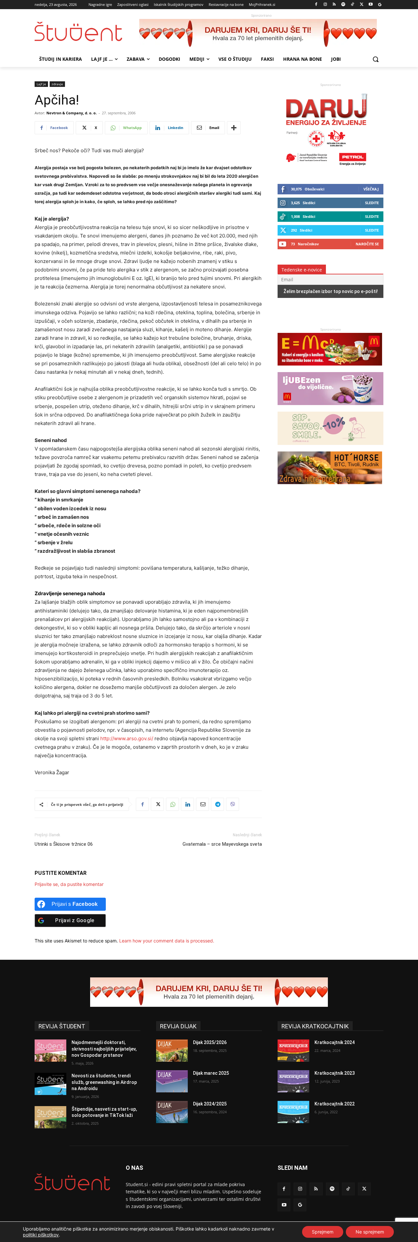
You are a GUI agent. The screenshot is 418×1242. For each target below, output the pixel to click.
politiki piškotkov (41, 1234)
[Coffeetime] (330, 448)
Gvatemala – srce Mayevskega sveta (222, 844)
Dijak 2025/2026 (210, 1042)
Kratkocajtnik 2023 (334, 1073)
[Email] (202, 804)
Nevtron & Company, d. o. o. (71, 112)
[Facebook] (316, 4)
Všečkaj (371, 189)
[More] (234, 127)
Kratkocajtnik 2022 (334, 1103)
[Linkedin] (187, 804)
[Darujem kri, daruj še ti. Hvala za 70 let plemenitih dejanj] (261, 33)
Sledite (372, 202)
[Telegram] (217, 804)
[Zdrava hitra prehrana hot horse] (330, 487)
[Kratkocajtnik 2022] (293, 1112)
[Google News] (379, 4)
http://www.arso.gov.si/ (126, 738)
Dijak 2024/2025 (210, 1103)
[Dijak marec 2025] (172, 1081)
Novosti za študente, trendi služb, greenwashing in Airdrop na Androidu (104, 1082)
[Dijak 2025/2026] (172, 1050)
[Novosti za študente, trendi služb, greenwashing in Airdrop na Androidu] (50, 1084)
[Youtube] (370, 4)
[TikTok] (352, 4)
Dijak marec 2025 (211, 1073)
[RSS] (334, 4)
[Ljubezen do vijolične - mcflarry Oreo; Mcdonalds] (330, 408)
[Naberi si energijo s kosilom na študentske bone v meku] (330, 369)
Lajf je (41, 84)
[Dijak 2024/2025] (172, 1112)
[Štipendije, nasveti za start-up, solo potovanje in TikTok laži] (50, 1117)
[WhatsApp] (172, 804)
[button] (375, 59)
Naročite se (367, 243)
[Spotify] (343, 4)
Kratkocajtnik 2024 (334, 1042)
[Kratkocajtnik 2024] (293, 1050)
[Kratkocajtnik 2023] (293, 1081)
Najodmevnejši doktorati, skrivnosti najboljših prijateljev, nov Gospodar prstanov (104, 1049)
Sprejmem (322, 1231)
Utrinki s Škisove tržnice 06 (64, 844)
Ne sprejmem (370, 1231)
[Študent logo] (87, 31)
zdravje (57, 84)
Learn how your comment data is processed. (166, 940)
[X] (361, 4)
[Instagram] (325, 4)
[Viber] (232, 804)
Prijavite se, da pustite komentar (69, 884)
